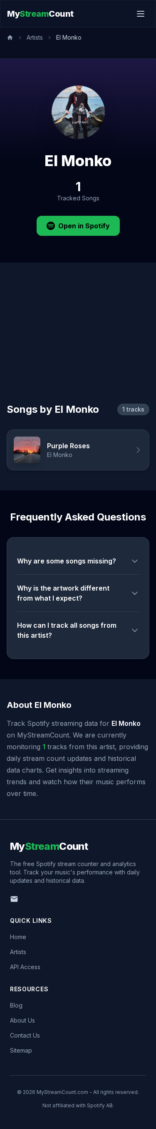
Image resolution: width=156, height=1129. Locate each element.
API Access (25, 966)
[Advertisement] (78, 343)
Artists (35, 37)
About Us (22, 1020)
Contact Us (25, 1035)
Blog (16, 1005)
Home (18, 936)
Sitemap (21, 1050)
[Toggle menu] (140, 13)
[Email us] (14, 899)
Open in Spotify (84, 226)
